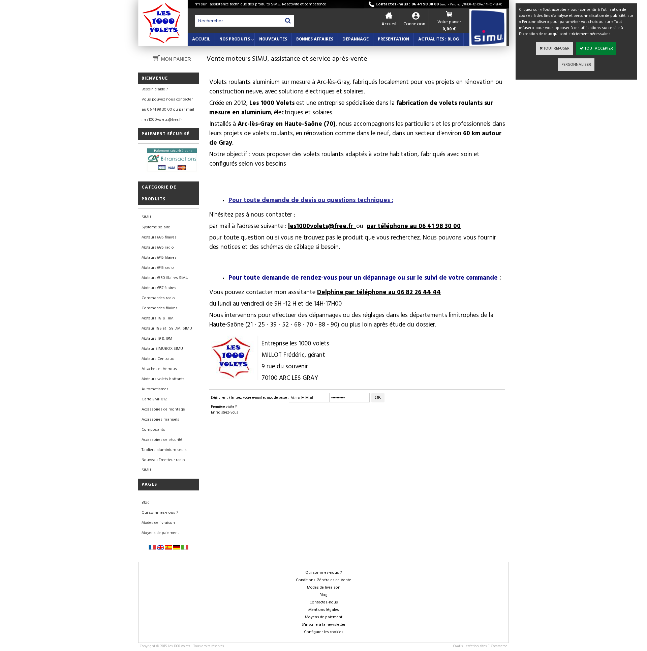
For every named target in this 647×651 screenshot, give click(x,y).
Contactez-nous (323, 602)
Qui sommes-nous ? (160, 512)
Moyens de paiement (160, 533)
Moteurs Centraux (158, 359)
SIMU (146, 217)
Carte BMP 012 (154, 399)
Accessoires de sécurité (162, 439)
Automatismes (155, 389)
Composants (153, 429)
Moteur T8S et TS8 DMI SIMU (167, 328)
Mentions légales (323, 609)
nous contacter (271, 215)
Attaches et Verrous (159, 369)
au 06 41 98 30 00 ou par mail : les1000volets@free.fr (168, 114)
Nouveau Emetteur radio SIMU (163, 465)
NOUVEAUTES (273, 39)
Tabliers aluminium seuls (164, 450)
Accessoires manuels (160, 419)
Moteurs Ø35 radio (158, 247)
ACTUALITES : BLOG (438, 39)
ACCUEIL (201, 39)
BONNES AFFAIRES (314, 39)
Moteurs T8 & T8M (158, 318)
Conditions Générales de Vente (323, 580)
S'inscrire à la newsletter (323, 624)
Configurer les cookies (323, 632)
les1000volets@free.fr (322, 226)
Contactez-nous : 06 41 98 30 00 (438, 4)
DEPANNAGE (355, 39)
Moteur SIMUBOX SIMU (162, 348)
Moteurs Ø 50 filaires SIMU (165, 278)
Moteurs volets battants (163, 379)
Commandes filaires (160, 308)
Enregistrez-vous (224, 413)
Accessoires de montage (163, 409)
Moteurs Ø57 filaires (159, 288)
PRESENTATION (393, 39)
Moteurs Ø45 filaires (159, 257)
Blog (146, 502)
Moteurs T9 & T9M (157, 338)
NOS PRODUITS (234, 39)
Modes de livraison (158, 522)
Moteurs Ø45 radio (158, 267)
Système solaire (156, 227)
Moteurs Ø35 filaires (159, 237)
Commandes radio (158, 298)
